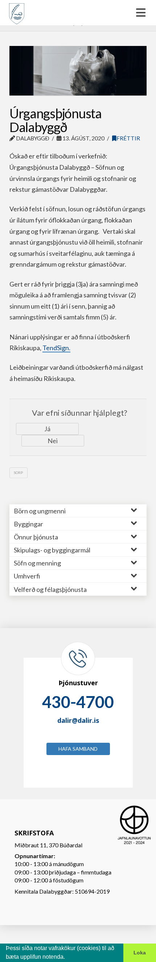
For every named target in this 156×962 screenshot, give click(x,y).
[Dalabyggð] (16, 10)
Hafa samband (78, 749)
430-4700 (78, 702)
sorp (18, 472)
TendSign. (56, 348)
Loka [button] (140, 952)
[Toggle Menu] (78, 12)
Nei (53, 441)
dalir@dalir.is (78, 720)
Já (47, 429)
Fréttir (128, 138)
